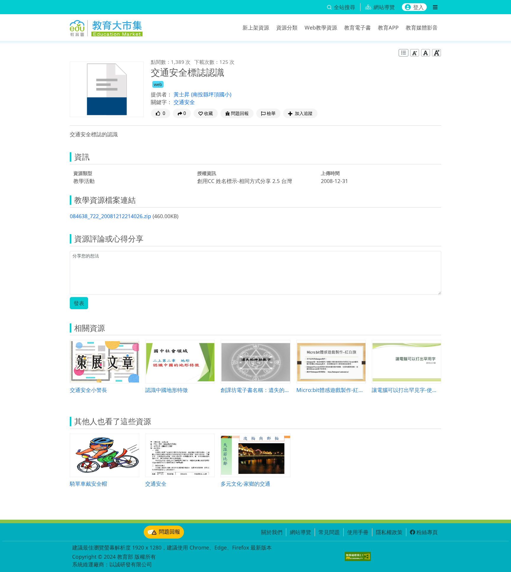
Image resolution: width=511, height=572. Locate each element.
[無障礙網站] (358, 556)
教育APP (388, 27)
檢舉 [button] (271, 113)
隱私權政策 (389, 532)
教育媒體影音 (422, 27)
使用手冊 (357, 532)
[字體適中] (425, 53)
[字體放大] (436, 53)
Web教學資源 (321, 27)
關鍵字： (161, 102)
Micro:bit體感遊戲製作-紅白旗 (331, 389)
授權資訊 (206, 173)
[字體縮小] (414, 53)
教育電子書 (357, 27)
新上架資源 (255, 27)
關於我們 (271, 532)
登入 (418, 7)
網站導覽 (300, 532)
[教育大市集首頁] (106, 26)
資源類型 (82, 173)
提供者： (161, 94)
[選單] (435, 7)
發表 (79, 303)
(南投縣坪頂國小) (211, 94)
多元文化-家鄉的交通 (245, 483)
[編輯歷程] (403, 52)
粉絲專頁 (427, 532)
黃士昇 (182, 94)
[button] (205, 113)
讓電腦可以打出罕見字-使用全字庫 (406, 389)
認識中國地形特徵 (166, 389)
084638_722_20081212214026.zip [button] (110, 216)
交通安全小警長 (88, 389)
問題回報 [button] (240, 113)
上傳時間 (330, 173)
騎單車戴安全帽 (88, 483)
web (158, 84)
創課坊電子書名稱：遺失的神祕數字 (255, 389)
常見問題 (329, 532)
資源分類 (286, 27)
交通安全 (184, 102)
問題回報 (169, 531)
